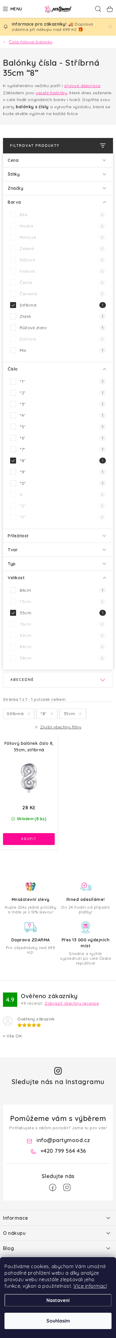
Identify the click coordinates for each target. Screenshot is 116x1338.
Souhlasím (58, 1321)
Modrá (62, 226)
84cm (62, 646)
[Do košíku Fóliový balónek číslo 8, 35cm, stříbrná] (29, 839)
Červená (62, 293)
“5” (62, 426)
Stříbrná (62, 305)
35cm (62, 612)
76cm (62, 624)
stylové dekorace (82, 85)
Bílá (62, 214)
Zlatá (62, 316)
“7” (62, 449)
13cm (62, 601)
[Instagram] (66, 1187)
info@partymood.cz (63, 1140)
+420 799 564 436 (63, 1150)
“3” (62, 404)
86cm (62, 590)
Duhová (62, 339)
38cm (62, 658)
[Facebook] (52, 1187)
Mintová (62, 237)
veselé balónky (51, 92)
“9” (62, 472)
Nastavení (58, 1300)
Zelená (62, 248)
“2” (62, 392)
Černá (62, 282)
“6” (62, 438)
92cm (62, 635)
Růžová (62, 260)
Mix (62, 350)
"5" (62, 517)
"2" (62, 505)
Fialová (62, 271)
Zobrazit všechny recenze (72, 1003)
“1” (62, 381)
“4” (62, 415)
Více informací (90, 1286)
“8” (62, 460)
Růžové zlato (62, 327)
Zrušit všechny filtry (60, 727)
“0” (62, 483)
